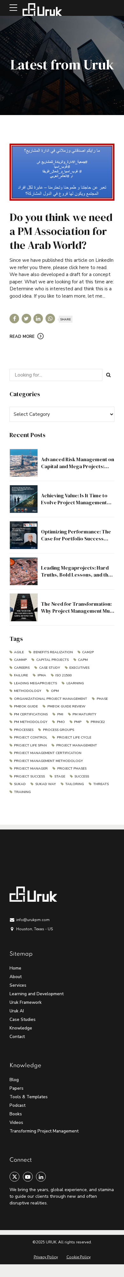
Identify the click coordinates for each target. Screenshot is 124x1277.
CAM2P (88, 652)
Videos (16, 1122)
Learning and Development (37, 994)
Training (22, 792)
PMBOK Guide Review (66, 706)
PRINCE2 (98, 721)
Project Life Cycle (74, 737)
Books (16, 1114)
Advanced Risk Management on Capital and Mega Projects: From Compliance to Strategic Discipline (77, 470)
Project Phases (71, 768)
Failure (21, 675)
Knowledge (21, 1028)
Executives (79, 667)
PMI (60, 714)
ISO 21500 (63, 675)
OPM (55, 690)
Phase (102, 698)
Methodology (27, 690)
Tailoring (74, 784)
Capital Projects (52, 659)
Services (18, 985)
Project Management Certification (47, 753)
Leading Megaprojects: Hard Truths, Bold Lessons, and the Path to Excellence (76, 574)
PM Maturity (84, 714)
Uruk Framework (26, 1002)
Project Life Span (30, 745)
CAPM (83, 659)
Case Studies (23, 1019)
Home (15, 968)
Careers (22, 667)
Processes (23, 729)
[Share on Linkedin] (38, 318)
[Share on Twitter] (26, 318)
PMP (77, 721)
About (16, 977)
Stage (59, 776)
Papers (17, 1088)
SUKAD (20, 784)
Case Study (49, 667)
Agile (19, 652)
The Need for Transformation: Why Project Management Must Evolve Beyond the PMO (77, 611)
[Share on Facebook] (14, 318)
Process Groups (58, 729)
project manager (31, 768)
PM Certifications (31, 714)
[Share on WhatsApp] (50, 318)
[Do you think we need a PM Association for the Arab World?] (62, 172)
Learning (75, 683)
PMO (61, 721)
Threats (101, 784)
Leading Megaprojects (35, 683)
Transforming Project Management (44, 1131)
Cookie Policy (78, 1257)
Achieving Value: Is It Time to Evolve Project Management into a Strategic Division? (74, 502)
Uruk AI (17, 1011)
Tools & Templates (29, 1097)
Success (81, 776)
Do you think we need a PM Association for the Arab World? (61, 231)
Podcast (17, 1105)
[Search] (108, 375)
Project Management (76, 745)
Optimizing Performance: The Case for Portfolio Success (76, 535)
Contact (17, 1037)
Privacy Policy (46, 1257)
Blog (14, 1080)
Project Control (30, 737)
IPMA (42, 675)
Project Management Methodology (48, 760)
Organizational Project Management (50, 698)
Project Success (29, 776)
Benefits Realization (52, 652)
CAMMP (20, 659)
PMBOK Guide (26, 706)
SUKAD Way (45, 784)
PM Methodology (30, 721)
